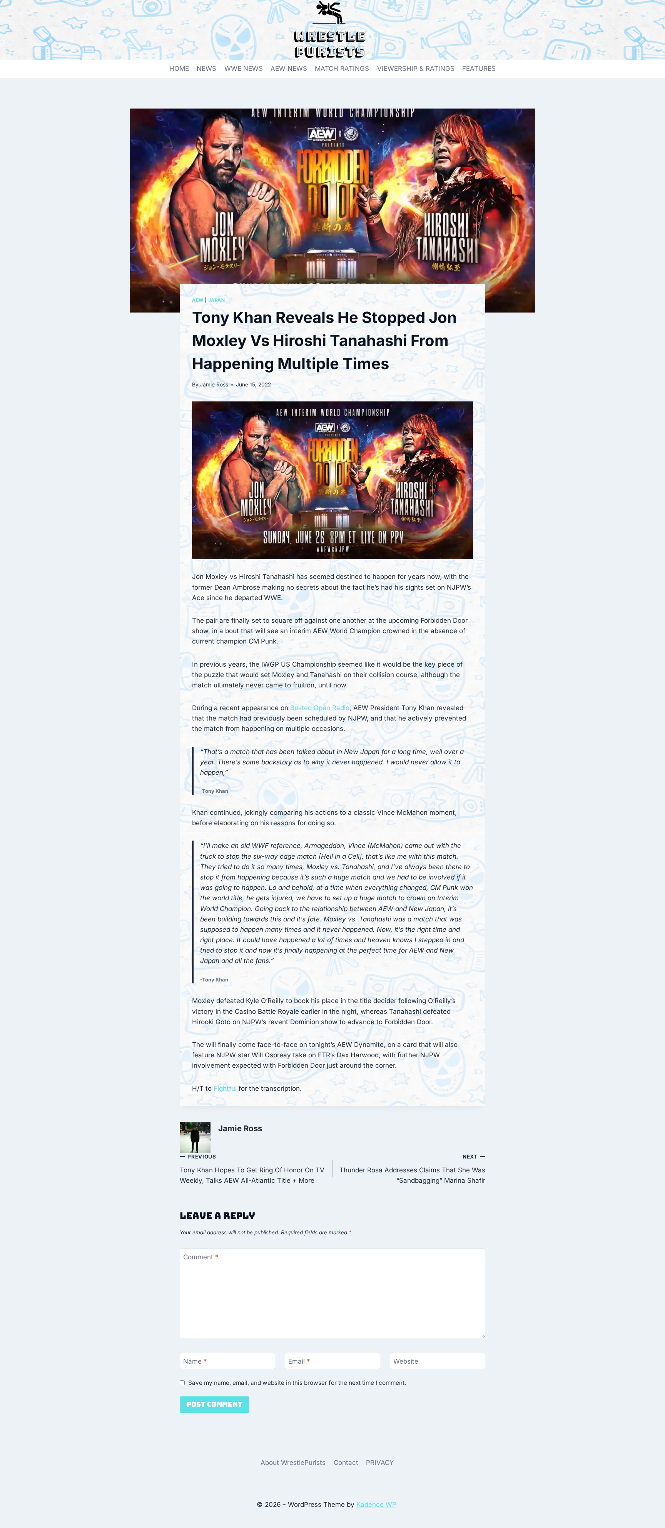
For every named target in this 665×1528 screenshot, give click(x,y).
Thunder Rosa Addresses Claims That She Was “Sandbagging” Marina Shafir (412, 1169)
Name (195, 1361)
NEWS (206, 68)
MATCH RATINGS (342, 68)
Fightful (225, 1088)
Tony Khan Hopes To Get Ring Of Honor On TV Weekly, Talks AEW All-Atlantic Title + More (252, 1169)
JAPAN (216, 300)
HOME (179, 68)
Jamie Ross (214, 384)
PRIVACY (380, 1462)
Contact (346, 1462)
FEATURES (479, 68)
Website (405, 1361)
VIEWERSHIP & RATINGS (415, 68)
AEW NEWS (289, 68)
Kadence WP (376, 1504)
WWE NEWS (243, 68)
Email (299, 1361)
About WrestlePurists (293, 1462)
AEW (198, 300)
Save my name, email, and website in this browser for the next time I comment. (297, 1382)
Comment (201, 1257)
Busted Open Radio (319, 708)
